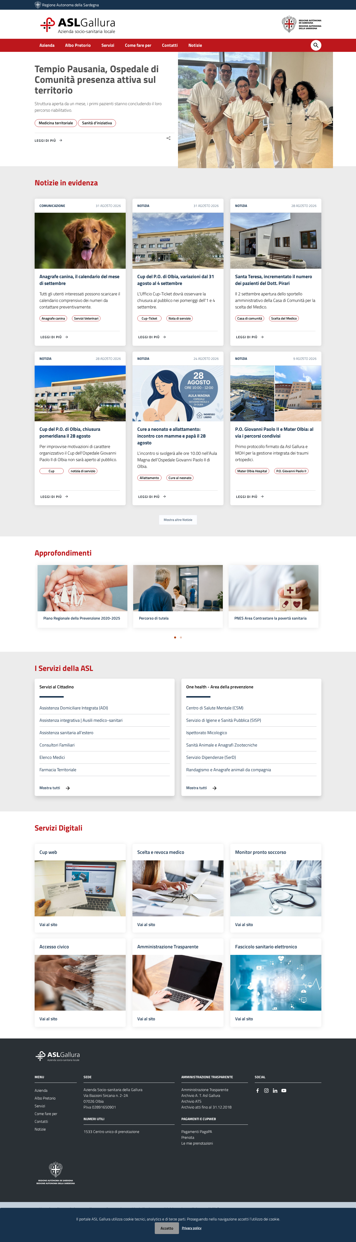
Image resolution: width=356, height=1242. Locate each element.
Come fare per (138, 45)
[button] (175, 637)
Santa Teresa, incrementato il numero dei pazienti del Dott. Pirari (273, 280)
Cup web (48, 852)
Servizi (107, 45)
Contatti (170, 45)
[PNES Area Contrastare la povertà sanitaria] (273, 595)
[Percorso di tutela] (178, 595)
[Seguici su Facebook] (258, 1090)
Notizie (195, 45)
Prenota (187, 1137)
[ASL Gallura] (38, 5)
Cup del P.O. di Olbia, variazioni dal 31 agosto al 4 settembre (175, 280)
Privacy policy (191, 1227)
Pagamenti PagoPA (196, 1131)
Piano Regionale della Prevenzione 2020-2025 (81, 618)
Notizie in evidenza (66, 182)
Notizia (143, 205)
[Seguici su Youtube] (284, 1090)
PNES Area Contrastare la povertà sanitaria (270, 618)
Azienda (46, 45)
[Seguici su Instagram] (266, 1090)
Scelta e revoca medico (160, 852)
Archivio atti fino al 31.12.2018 (206, 1107)
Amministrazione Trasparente (167, 946)
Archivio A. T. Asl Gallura (200, 1095)
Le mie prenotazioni (197, 1143)
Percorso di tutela (154, 618)
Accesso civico (54, 946)
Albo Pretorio (78, 45)
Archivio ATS (191, 1101)
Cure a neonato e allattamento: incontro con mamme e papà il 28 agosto (171, 435)
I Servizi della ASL (64, 668)
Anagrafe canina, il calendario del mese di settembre (79, 280)
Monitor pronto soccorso (260, 852)
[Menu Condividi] (168, 138)
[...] (60, 1055)
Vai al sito (48, 924)
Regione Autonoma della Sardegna (70, 5)
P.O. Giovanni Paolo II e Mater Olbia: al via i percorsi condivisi (274, 432)
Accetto (167, 1228)
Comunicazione (52, 205)
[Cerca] (316, 45)
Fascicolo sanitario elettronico (266, 946)
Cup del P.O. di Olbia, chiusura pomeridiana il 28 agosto (69, 432)
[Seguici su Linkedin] (275, 1090)
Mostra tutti (50, 788)
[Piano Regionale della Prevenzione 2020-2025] (82, 595)
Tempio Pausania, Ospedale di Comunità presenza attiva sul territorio (97, 79)
